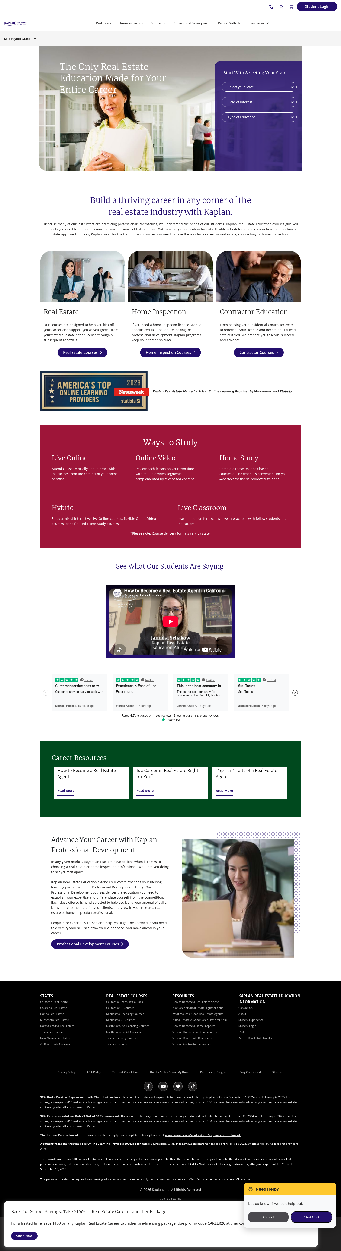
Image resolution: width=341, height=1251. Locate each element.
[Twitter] (178, 1086)
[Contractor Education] (258, 276)
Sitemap (277, 1072)
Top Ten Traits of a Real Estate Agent (246, 773)
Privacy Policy (66, 1072)
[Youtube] (163, 1086)
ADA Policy (94, 1072)
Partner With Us (229, 23)
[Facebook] (148, 1086)
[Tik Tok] (192, 1086)
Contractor (158, 23)
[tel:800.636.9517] (271, 6)
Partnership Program (214, 1072)
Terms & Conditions (125, 1072)
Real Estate (103, 23)
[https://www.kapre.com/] (15, 23)
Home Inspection (131, 23)
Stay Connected (250, 1072)
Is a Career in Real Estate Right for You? (167, 773)
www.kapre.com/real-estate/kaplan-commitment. (203, 1135)
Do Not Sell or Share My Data (169, 1072)
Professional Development (192, 23)
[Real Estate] (82, 276)
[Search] (281, 7)
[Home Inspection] (170, 276)
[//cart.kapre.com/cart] (291, 6)
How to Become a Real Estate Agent (86, 773)
